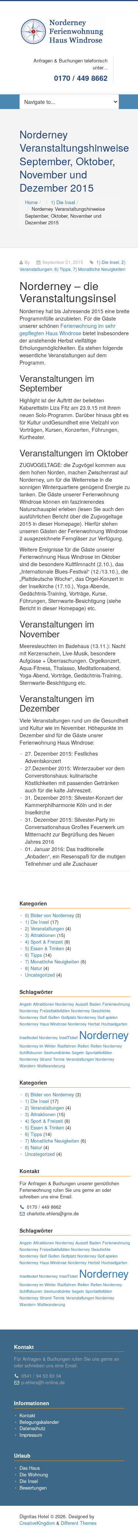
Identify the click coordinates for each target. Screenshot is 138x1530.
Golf (43, 1017)
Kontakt (27, 1415)
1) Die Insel (63, 202)
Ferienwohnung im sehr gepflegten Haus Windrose (68, 329)
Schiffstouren (31, 1052)
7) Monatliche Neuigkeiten (99, 269)
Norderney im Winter (38, 1046)
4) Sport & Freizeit (44, 941)
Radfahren (66, 1046)
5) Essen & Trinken (44, 948)
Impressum (31, 1435)
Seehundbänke (57, 1052)
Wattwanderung (51, 1065)
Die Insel (29, 1481)
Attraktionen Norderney (53, 1004)
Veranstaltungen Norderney (90, 1059)
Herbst (94, 1024)
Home (31, 202)
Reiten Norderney (106, 1046)
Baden (95, 1004)
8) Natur (33, 968)
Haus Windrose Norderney (63, 1024)
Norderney (104, 1034)
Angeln (26, 1004)
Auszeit (81, 1004)
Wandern (28, 1065)
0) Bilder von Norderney (49, 915)
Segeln (78, 1052)
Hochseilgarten (114, 1024)
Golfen (54, 1017)
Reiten (83, 1046)
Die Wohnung (34, 1474)
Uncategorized (40, 975)
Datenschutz (32, 1428)
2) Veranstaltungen (44, 928)
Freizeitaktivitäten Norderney (65, 1010)
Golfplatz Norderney (78, 1017)
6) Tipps (62, 269)
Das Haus (30, 1468)
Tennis (58, 1059)
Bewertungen (33, 1487)
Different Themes (78, 1523)
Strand (46, 1059)
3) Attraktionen (40, 935)
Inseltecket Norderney (39, 1037)
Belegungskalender (39, 1422)
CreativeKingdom (37, 1523)
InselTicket (68, 1037)
